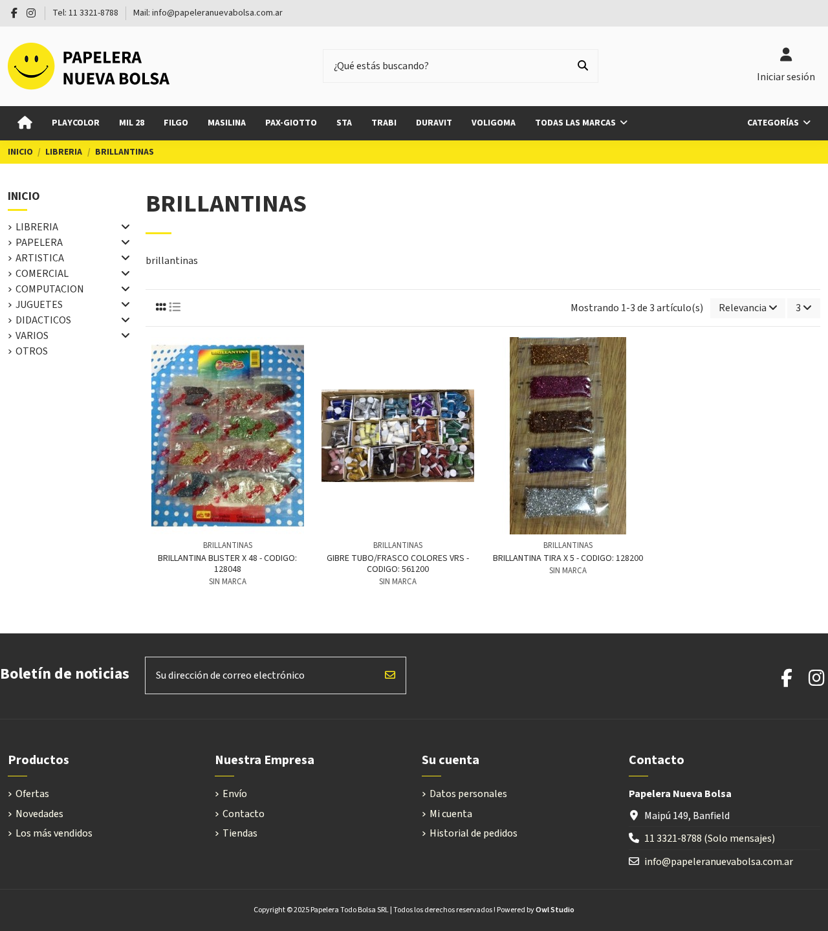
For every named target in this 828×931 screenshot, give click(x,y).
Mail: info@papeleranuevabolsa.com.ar (208, 12)
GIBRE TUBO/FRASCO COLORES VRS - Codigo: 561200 (398, 564)
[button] (778, 123)
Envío (235, 794)
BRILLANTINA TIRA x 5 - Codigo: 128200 (568, 558)
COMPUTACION (50, 289)
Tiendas (240, 833)
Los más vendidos (54, 833)
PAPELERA (39, 242)
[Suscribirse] (390, 675)
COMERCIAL (42, 274)
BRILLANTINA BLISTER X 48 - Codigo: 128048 (227, 564)
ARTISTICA (40, 258)
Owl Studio (555, 909)
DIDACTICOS (43, 320)
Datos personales (468, 794)
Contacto (244, 814)
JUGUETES (39, 305)
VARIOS (32, 336)
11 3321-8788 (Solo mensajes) (709, 838)
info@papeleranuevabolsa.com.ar (718, 862)
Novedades (39, 814)
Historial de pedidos (474, 833)
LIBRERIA (37, 227)
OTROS (32, 351)
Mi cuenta (451, 814)
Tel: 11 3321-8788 (86, 12)
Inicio (24, 196)
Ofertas (32, 794)
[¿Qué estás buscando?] (582, 66)
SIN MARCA (227, 581)
